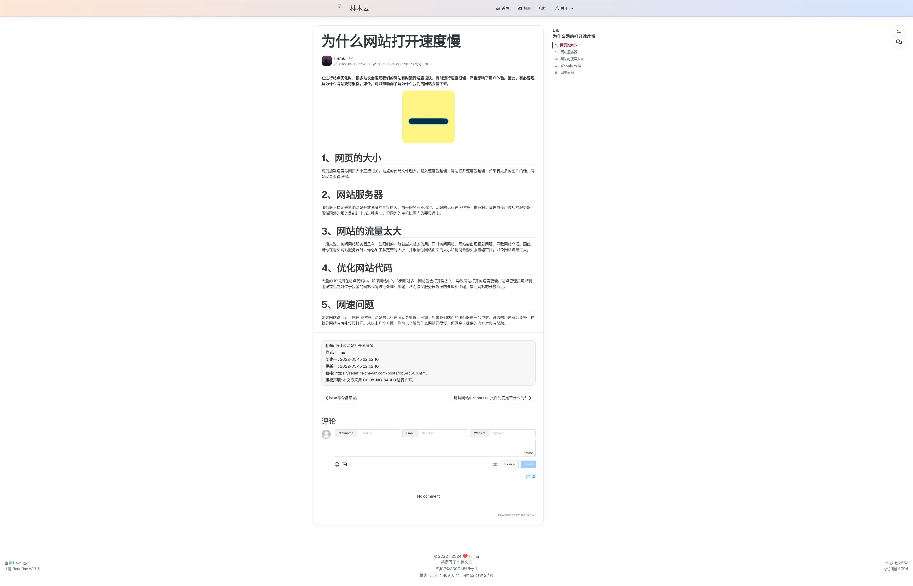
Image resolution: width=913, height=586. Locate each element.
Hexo (17, 563)
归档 (543, 8)
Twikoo (520, 515)
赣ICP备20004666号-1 (456, 569)
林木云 (359, 8)
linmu (474, 556)
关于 (564, 8)
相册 (526, 8)
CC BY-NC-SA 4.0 (379, 380)
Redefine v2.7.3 (26, 569)
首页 (504, 8)
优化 (418, 64)
